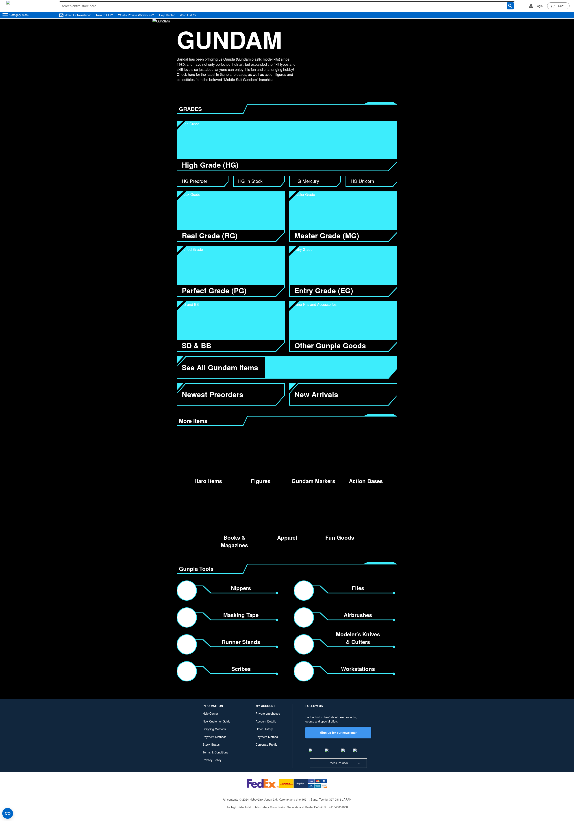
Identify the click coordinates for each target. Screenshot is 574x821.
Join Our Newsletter (78, 15)
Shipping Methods (214, 729)
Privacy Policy (212, 760)
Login (539, 6)
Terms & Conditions (215, 752)
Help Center (166, 15)
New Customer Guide (216, 721)
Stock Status (211, 744)
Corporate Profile (266, 744)
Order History (264, 729)
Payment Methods (214, 737)
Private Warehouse (268, 713)
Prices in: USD (338, 763)
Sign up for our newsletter (338, 732)
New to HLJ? (104, 15)
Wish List (186, 15)
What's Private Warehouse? (136, 15)
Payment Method (267, 737)
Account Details (266, 721)
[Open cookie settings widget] (7, 813)
